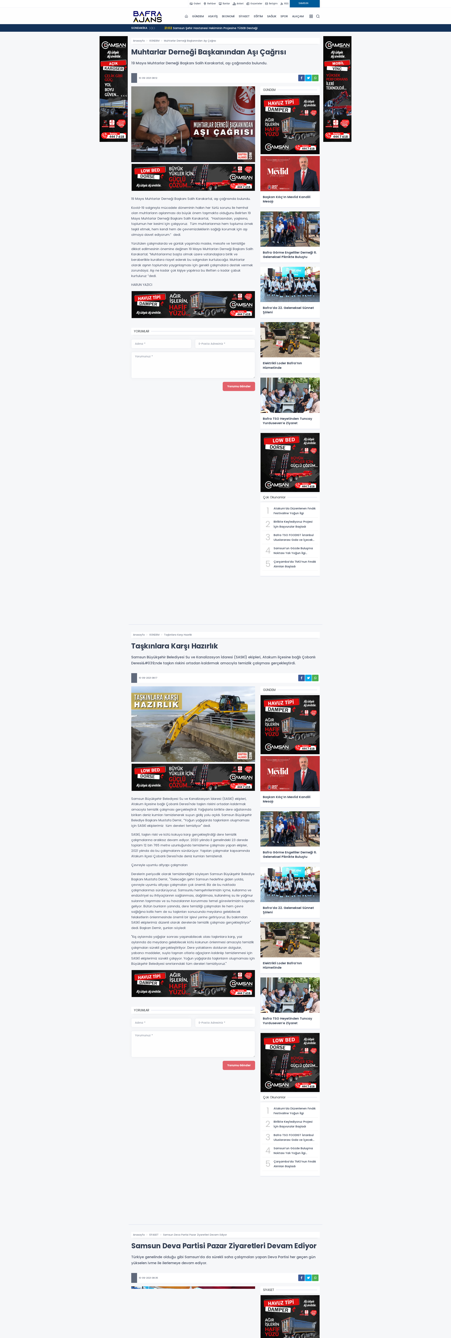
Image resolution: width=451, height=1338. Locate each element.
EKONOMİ (228, 16)
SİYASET (244, 16)
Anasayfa (139, 40)
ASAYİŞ (213, 16)
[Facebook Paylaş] (301, 78)
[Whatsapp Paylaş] (315, 78)
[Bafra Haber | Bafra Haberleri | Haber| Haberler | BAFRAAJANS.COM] (148, 16)
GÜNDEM (198, 16)
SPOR (284, 16)
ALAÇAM (298, 16)
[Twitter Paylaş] (308, 78)
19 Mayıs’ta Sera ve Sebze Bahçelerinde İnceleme (203, 28)
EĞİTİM (258, 16)
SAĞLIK (271, 16)
